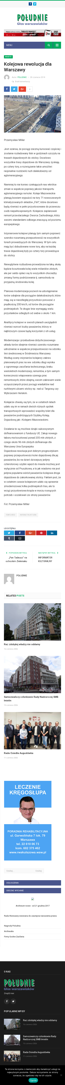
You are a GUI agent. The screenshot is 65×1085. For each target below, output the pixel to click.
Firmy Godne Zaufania (14, 936)
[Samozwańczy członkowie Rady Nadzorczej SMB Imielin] (32, 674)
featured (10, 515)
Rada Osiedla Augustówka (18, 753)
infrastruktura (28, 515)
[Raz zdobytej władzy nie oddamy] (32, 622)
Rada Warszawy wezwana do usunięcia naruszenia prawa (30, 916)
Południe (22, 77)
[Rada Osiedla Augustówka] (32, 730)
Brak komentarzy (22, 81)
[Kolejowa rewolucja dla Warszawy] (32, 114)
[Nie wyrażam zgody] (61, 1075)
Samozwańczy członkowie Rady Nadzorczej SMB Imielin (39, 1038)
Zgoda (33, 1080)
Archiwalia (9, 931)
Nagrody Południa (12, 926)
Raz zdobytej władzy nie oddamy (22, 644)
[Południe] (32, 19)
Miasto (8, 57)
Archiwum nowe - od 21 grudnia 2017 (33, 906)
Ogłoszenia (12, 883)
